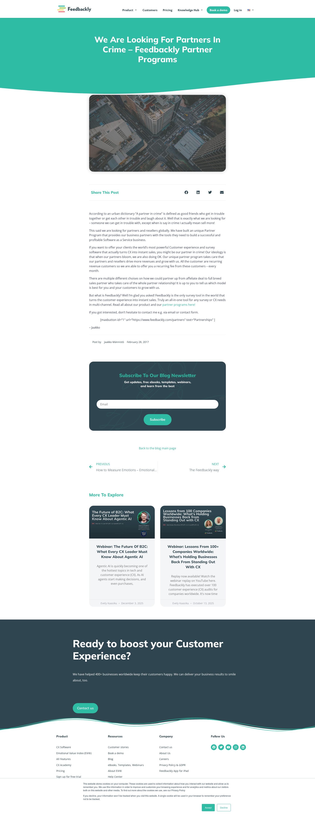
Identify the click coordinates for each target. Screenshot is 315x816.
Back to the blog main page (157, 448)
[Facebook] (214, 747)
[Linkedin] (243, 747)
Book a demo (218, 10)
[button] (186, 192)
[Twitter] (221, 747)
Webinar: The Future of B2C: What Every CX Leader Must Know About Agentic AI (122, 551)
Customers (150, 10)
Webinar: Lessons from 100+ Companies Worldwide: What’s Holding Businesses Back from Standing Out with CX (193, 556)
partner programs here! (178, 305)
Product (127, 10)
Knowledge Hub (188, 10)
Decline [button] (224, 807)
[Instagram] (236, 747)
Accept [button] (208, 807)
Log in (238, 10)
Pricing (167, 10)
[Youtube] (228, 747)
